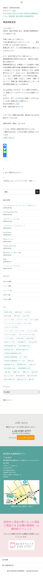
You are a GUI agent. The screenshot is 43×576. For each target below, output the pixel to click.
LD (17, 13)
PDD (21, 13)
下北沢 (19, 338)
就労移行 (8, 349)
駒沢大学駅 (9, 379)
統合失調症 (20, 16)
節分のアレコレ (8, 239)
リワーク (6, 290)
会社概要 (5, 560)
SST (17, 316)
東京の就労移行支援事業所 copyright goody (22, 571)
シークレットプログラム (11, 266)
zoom (26, 316)
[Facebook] (21, 145)
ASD (14, 13)
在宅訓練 (21, 342)
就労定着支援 (10, 346)
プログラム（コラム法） (11, 219)
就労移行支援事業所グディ (14, 361)
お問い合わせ (8, 137)
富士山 (33, 342)
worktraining (7, 232)
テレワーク (32, 331)
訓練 (16, 372)
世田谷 (5, 295)
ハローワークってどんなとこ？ (14, 225)
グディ (34, 319)
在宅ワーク (9, 342)
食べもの (8, 376)
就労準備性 (24, 346)
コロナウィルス (11, 327)
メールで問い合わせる (26, 437)
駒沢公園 (20, 376)
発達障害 (12, 16)
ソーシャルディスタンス (14, 331)
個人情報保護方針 (8, 565)
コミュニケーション (12, 323)
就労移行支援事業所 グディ (15, 357)
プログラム (10, 334)
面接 (34, 372)
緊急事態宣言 (24, 368)
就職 (31, 361)
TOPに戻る (12, 437)
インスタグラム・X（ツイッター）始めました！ (20, 205)
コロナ (27, 323)
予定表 (5, 299)
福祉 (32, 364)
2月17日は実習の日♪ (10, 212)
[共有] (21, 155)
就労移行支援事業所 (12, 353)
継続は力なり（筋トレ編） (12, 252)
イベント (9, 319)
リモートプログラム (26, 334)
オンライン (22, 319)
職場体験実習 (29, 16)
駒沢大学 (32, 376)
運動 (26, 372)
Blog (14, 10)
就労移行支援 (22, 349)
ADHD (9, 13)
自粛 (7, 372)
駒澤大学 (21, 379)
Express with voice (9, 246)
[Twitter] (21, 148)
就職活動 (9, 364)
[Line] (21, 152)
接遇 (4, 259)
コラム (5, 286)
